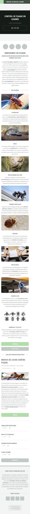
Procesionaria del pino (15, 175)
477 (9, 436)
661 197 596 (15, 28)
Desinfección (15, 296)
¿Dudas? (15, 415)
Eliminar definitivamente (9, 443)
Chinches (15, 234)
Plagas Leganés (6, 452)
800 (14, 368)
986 (9, 454)
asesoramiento (11, 69)
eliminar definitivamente (11, 406)
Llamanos (15, 344)
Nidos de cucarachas (7, 434)
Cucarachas (15, 112)
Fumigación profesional (8, 426)
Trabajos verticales (15, 204)
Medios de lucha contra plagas (13, 361)
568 (9, 427)
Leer (18, 506)
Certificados (15, 265)
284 (8, 445)
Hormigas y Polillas (15, 327)
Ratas (15, 144)
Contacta (15, 460)
